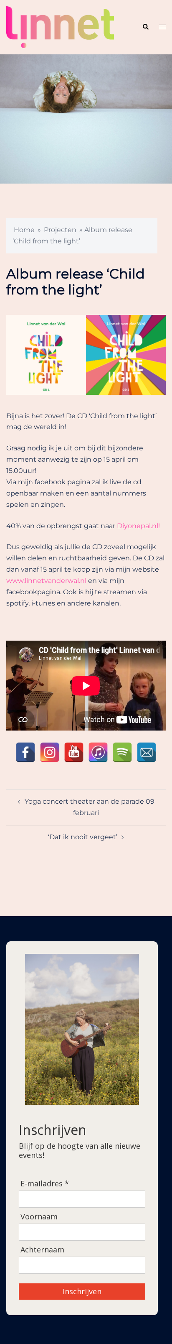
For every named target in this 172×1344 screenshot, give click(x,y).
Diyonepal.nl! (138, 526)
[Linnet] (60, 27)
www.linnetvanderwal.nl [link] (46, 581)
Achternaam (42, 1250)
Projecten (60, 230)
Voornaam (39, 1216)
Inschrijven (82, 1291)
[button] (145, 27)
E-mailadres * (44, 1183)
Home (24, 230)
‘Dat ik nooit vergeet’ (82, 837)
